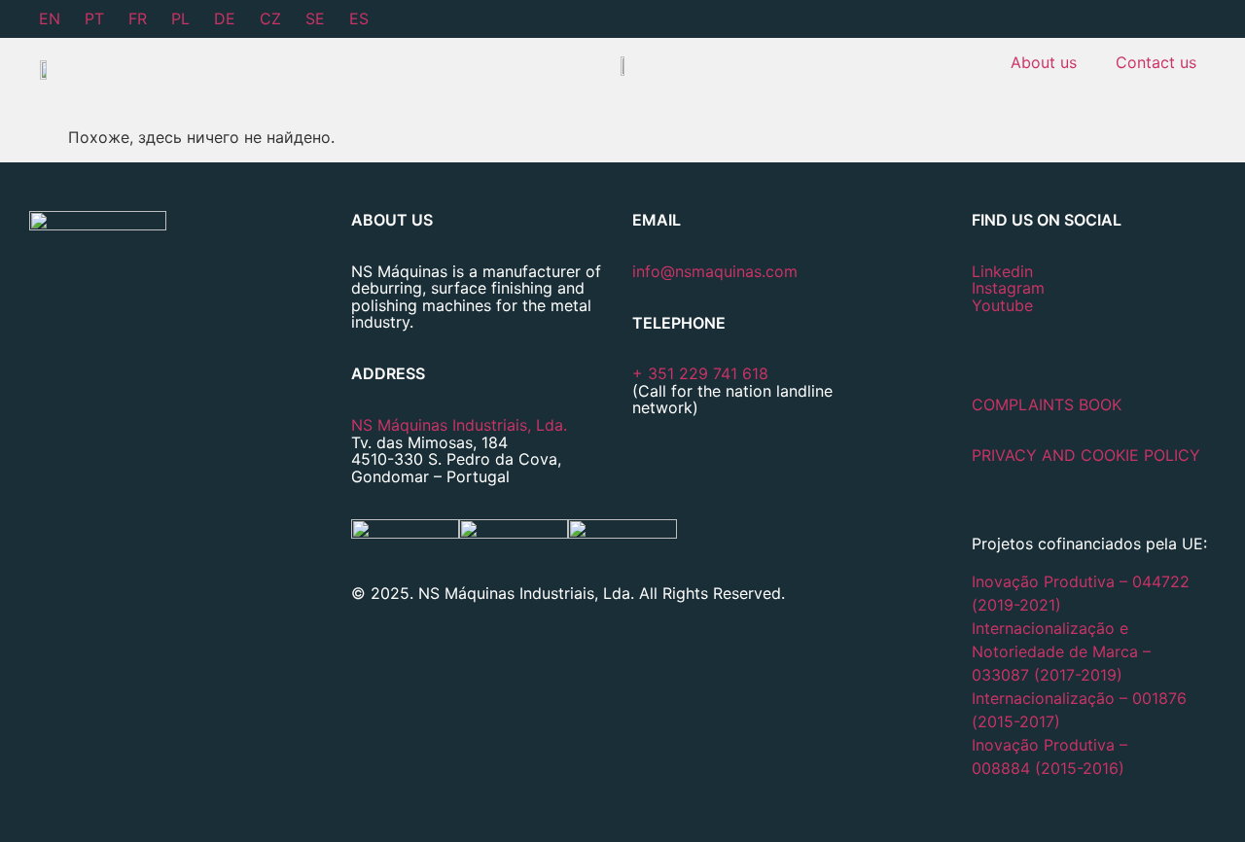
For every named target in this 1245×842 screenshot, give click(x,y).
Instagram (1008, 288)
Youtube (1002, 305)
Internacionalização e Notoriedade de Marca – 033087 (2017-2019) (1061, 651)
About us (1044, 62)
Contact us (1156, 62)
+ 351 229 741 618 (700, 373)
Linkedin (1002, 271)
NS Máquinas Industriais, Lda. (459, 425)
